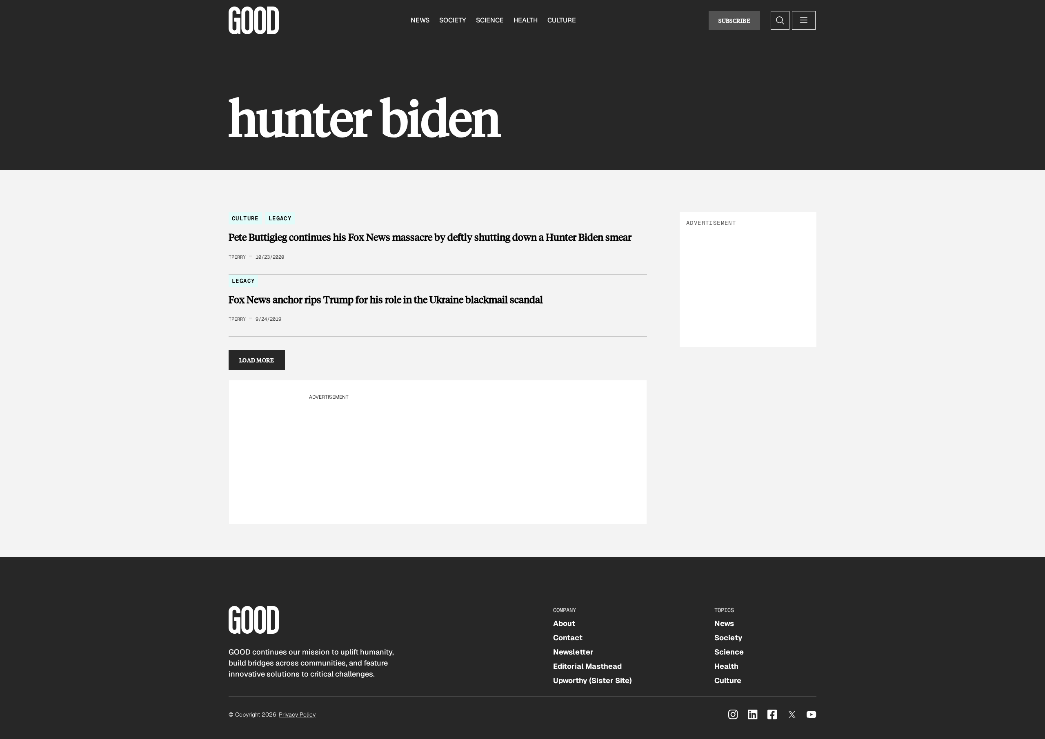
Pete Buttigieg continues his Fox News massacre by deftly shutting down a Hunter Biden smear (430, 237)
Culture (561, 20)
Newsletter (573, 652)
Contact (568, 637)
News (420, 20)
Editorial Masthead (587, 666)
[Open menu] (804, 20)
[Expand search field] (780, 20)
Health (526, 20)
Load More (256, 360)
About (564, 623)
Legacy (280, 218)
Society (452, 20)
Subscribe (734, 20)
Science (490, 20)
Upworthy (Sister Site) (592, 680)
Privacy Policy (297, 714)
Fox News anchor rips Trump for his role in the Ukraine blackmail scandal (386, 299)
